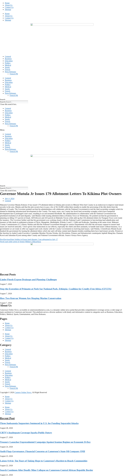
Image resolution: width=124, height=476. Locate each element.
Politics (7, 63)
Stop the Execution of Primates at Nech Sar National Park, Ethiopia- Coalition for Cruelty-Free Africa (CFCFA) (55, 289)
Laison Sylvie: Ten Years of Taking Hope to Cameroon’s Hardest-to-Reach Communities (43, 461)
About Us (8, 5)
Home (7, 3)
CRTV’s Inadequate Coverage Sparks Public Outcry (26, 432)
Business (8, 59)
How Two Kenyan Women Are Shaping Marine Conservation (30, 298)
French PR (14, 74)
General (8, 56)
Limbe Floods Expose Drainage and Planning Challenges (28, 279)
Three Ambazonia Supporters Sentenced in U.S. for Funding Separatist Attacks (39, 423)
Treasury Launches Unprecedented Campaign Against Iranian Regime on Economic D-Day (45, 442)
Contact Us (9, 7)
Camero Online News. (23, 392)
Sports (7, 67)
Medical (8, 65)
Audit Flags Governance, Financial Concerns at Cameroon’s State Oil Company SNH (42, 451)
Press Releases (10, 72)
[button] (62, 100)
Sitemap (8, 9)
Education (9, 61)
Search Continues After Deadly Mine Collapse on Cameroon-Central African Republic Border (46, 470)
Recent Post (7, 418)
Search (2, 102)
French (7, 70)
